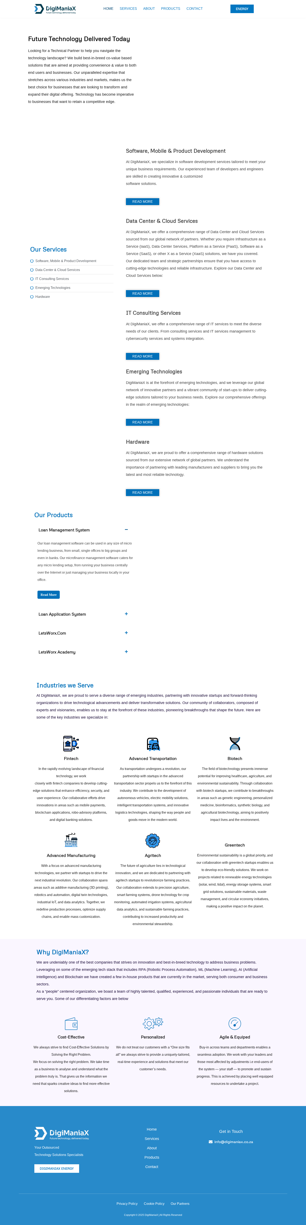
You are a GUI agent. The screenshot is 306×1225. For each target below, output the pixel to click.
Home (108, 8)
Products (170, 8)
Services (128, 8)
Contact (195, 8)
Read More (49, 594)
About (149, 8)
